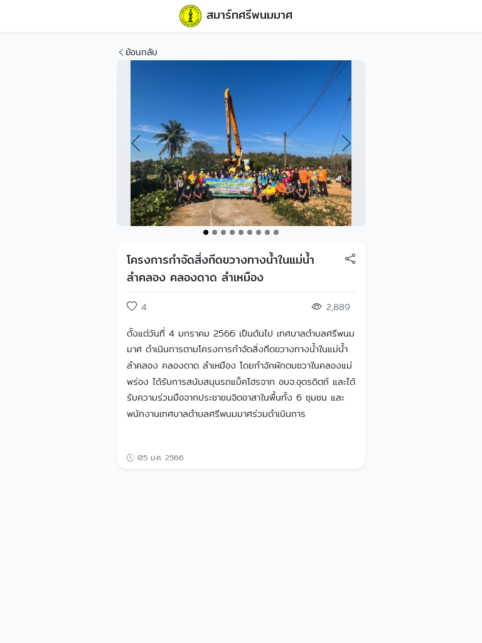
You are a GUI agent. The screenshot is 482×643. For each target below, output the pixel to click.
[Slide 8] (267, 232)
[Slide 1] (205, 232)
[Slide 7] (258, 232)
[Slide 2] (214, 232)
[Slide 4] (232, 232)
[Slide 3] (223, 232)
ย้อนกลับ (142, 52)
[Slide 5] (241, 232)
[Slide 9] (276, 232)
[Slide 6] (249, 232)
